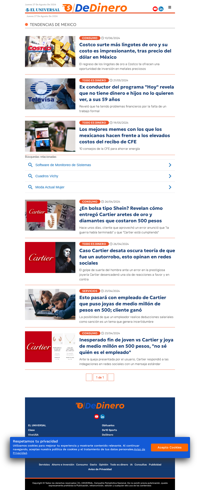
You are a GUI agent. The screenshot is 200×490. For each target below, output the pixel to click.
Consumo (89, 38)
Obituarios (108, 425)
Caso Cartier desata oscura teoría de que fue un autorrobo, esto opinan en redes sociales (127, 257)
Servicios (89, 291)
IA (131, 464)
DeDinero (107, 434)
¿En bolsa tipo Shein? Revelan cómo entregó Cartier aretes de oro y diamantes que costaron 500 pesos (121, 214)
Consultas (141, 464)
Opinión (103, 464)
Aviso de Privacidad (100, 469)
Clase (31, 430)
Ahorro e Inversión (63, 464)
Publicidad (155, 464)
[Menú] (169, 7)
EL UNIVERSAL (37, 425)
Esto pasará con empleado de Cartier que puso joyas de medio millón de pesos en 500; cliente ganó (122, 304)
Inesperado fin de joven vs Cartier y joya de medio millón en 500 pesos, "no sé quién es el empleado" (126, 346)
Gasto (93, 464)
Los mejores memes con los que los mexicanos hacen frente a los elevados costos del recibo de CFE (124, 135)
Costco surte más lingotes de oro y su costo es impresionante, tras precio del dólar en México (125, 51)
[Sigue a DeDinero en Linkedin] (161, 8)
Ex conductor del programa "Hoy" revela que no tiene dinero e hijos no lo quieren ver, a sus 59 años (126, 93)
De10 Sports (109, 430)
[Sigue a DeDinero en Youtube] (155, 8)
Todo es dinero (94, 80)
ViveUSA (33, 434)
